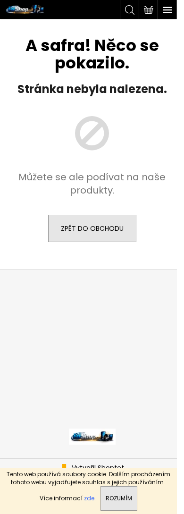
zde (89, 498)
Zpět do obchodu (92, 228)
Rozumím (119, 498)
